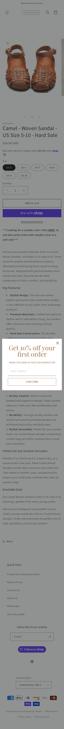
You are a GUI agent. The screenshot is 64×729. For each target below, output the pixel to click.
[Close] (57, 343)
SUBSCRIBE (32, 382)
